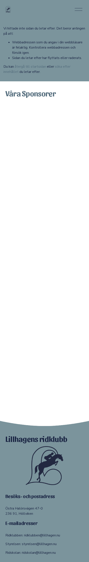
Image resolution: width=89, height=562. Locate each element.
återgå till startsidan (30, 66)
